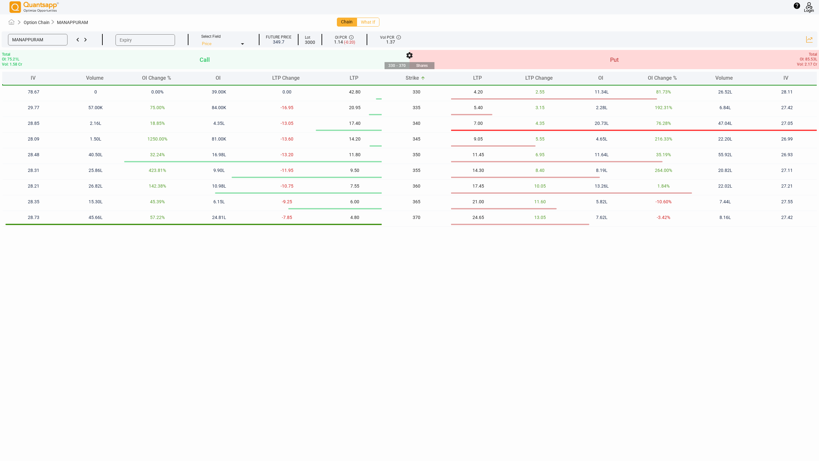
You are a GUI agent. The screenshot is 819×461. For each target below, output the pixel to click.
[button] (38, 39)
